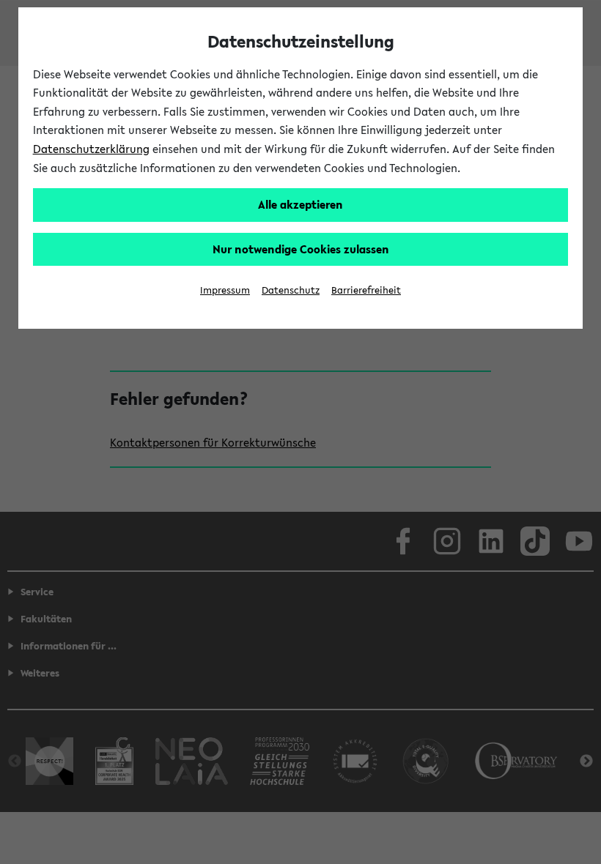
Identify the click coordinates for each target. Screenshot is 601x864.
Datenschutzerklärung (91, 149)
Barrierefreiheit (366, 290)
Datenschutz (291, 290)
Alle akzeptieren (300, 204)
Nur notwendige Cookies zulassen (301, 249)
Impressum (225, 290)
